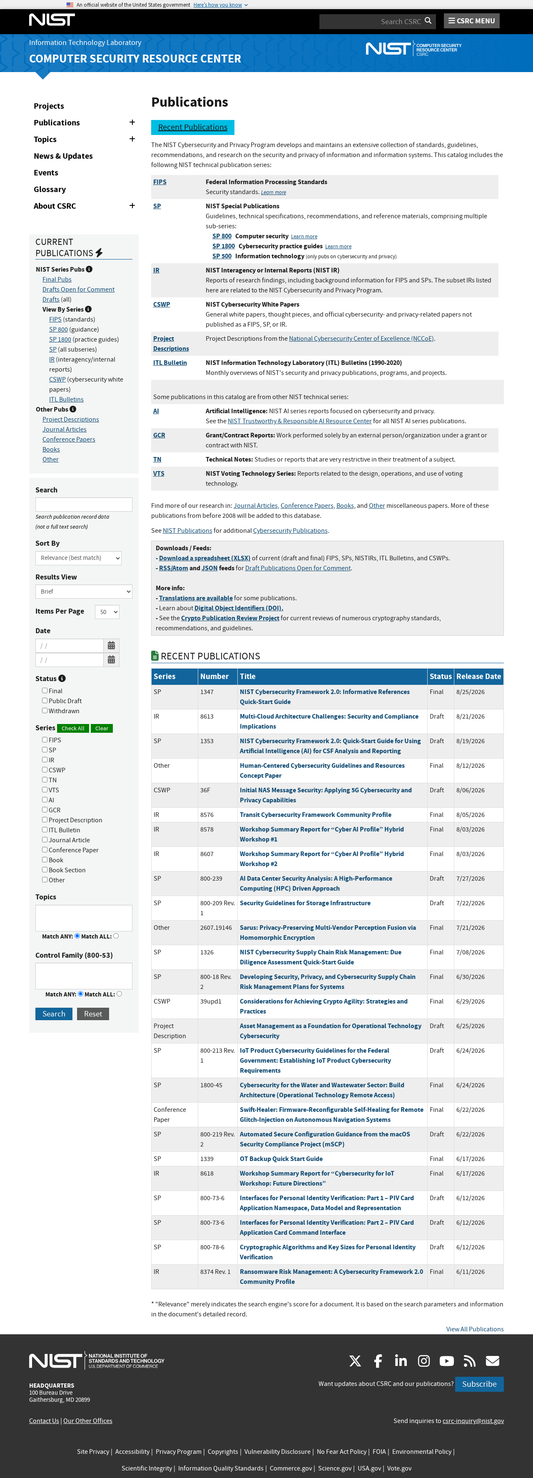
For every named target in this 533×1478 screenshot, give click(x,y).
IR (52, 359)
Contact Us (44, 1421)
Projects (49, 106)
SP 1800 (60, 339)
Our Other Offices (87, 1421)
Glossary (50, 189)
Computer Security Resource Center (135, 58)
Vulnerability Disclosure (277, 1452)
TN (52, 780)
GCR (53, 810)
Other (50, 459)
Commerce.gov (291, 1468)
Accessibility (132, 1452)
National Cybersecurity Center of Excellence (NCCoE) (361, 339)
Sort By (47, 543)
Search (46, 490)
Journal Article (68, 840)
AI (50, 800)
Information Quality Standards (221, 1468)
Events (46, 172)
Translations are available (196, 598)
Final (54, 691)
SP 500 (222, 256)
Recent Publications (192, 127)
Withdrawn (63, 711)
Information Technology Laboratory (85, 42)
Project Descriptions (70, 419)
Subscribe (479, 1384)
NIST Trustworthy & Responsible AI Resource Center (300, 421)
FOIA (379, 1452)
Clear (101, 728)
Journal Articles (64, 429)
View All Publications (475, 1329)
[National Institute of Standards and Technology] (96, 1360)
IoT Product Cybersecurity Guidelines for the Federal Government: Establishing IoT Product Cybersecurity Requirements (315, 1060)
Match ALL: (97, 936)
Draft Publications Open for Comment (298, 568)
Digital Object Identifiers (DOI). (239, 608)
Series (71, 728)
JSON (210, 568)
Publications (86, 124)
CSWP (57, 379)
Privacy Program (179, 1452)
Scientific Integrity (147, 1468)
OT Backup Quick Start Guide (281, 1158)
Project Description (74, 820)
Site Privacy (93, 1452)
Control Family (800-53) (74, 955)
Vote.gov (399, 1468)
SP (53, 349)
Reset (93, 1014)
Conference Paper (73, 850)
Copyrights (223, 1452)
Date (42, 631)
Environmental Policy (421, 1452)
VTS (53, 790)
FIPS (55, 319)
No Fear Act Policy (341, 1452)
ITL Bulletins (66, 399)
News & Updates (63, 156)
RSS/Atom (173, 568)
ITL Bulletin (63, 830)
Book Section (66, 870)
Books (51, 449)
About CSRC (86, 207)
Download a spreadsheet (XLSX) (205, 558)
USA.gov (369, 1468)
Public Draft (64, 701)
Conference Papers (68, 439)
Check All (73, 728)
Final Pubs (57, 279)
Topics (86, 141)
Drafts (51, 299)
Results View (56, 577)
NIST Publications (187, 531)
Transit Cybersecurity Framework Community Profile (315, 814)
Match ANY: (58, 936)
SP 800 (58, 329)
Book (55, 860)
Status (46, 679)
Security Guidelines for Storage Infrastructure (305, 903)
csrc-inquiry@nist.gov (473, 1421)
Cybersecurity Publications (290, 531)
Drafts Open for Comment (78, 289)
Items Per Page (59, 611)
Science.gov (334, 1468)
